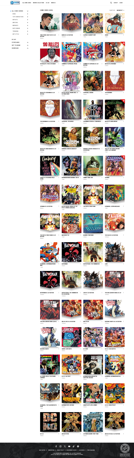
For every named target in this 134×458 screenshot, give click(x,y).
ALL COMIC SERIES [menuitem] (27, 3)
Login (120, 3)
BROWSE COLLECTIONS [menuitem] (38, 3)
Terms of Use (51, 450)
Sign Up (116, 3)
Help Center (42, 450)
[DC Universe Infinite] (15, 2)
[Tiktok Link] (74, 446)
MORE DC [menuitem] (53, 3)
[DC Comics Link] (78, 446)
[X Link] (65, 446)
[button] (111, 3)
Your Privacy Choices (71, 450)
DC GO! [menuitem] (47, 3)
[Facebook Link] (56, 446)
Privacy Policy (60, 450)
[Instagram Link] (60, 446)
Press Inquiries (91, 450)
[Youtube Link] (69, 446)
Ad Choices (82, 450)
